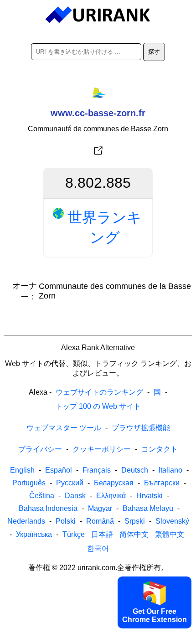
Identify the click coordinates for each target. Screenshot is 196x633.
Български (162, 483)
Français (97, 470)
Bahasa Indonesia (48, 508)
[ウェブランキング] (98, 15)
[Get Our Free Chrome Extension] (98, 625)
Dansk (75, 495)
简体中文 (134, 534)
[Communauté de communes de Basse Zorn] (98, 150)
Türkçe (73, 534)
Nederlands (26, 521)
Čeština (41, 495)
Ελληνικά (111, 495)
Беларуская (114, 483)
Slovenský (172, 521)
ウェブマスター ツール (63, 428)
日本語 (102, 534)
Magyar (100, 508)
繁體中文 (169, 534)
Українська (34, 534)
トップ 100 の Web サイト (98, 406)
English (22, 470)
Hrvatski (149, 495)
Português (29, 483)
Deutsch (134, 470)
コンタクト (159, 449)
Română (100, 521)
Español (58, 470)
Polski (66, 521)
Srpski (134, 521)
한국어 (98, 548)
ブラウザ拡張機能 (141, 428)
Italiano (170, 470)
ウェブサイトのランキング (99, 392)
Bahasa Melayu (148, 508)
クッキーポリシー (101, 449)
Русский (69, 483)
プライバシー (40, 449)
